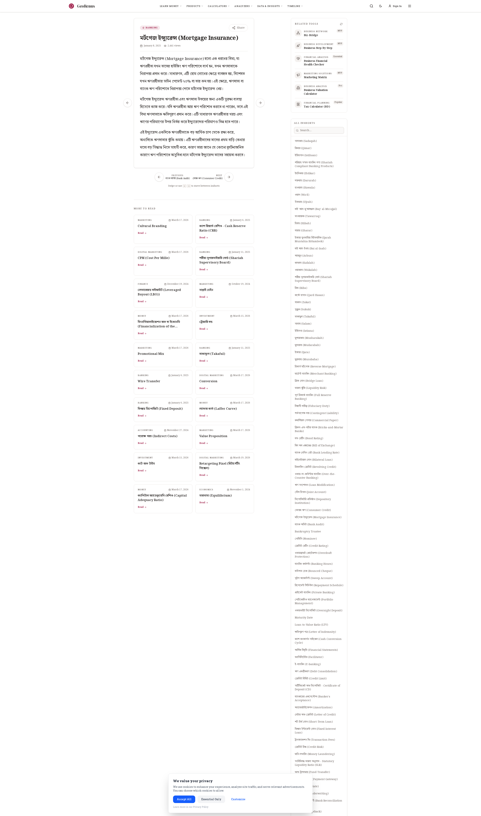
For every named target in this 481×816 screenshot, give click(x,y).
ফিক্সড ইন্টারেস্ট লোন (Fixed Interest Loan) (315, 731)
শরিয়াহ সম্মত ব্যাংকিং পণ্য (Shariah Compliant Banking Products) (314, 164)
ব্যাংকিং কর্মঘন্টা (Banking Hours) (314, 564)
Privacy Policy (200, 806)
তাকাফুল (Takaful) (305, 317)
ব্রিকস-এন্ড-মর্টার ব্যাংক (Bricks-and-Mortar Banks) (319, 429)
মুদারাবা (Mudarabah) (307, 345)
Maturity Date (304, 618)
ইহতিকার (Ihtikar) (305, 173)
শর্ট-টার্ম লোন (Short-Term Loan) (314, 722)
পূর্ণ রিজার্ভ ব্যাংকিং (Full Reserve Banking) (313, 397)
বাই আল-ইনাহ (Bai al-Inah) (310, 249)
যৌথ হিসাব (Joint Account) (310, 492)
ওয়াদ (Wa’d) (302, 195)
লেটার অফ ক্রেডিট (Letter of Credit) (315, 715)
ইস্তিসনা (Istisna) (304, 331)
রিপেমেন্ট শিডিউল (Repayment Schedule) (319, 585)
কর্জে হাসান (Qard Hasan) (309, 295)
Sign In (397, 6)
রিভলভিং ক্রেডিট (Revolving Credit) (315, 467)
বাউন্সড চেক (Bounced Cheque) (313, 571)
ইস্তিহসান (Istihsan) (306, 155)
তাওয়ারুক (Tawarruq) (307, 216)
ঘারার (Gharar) (303, 231)
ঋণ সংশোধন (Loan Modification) (315, 485)
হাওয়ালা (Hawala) (305, 188)
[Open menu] (409, 6)
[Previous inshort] (127, 102)
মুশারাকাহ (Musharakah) (309, 338)
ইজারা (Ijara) (302, 352)
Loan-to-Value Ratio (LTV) (311, 625)
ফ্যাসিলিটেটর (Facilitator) (309, 657)
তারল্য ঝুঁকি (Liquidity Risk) (310, 388)
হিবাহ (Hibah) (303, 223)
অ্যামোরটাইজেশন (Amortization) (313, 707)
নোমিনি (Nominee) (306, 539)
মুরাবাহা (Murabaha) (306, 359)
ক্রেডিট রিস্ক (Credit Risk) (309, 747)
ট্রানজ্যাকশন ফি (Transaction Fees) (315, 740)
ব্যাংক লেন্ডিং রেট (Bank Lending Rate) (317, 453)
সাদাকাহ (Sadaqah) (306, 141)
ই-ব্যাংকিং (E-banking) (308, 664)
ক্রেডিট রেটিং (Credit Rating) (311, 546)
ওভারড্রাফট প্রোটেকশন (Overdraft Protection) (313, 555)
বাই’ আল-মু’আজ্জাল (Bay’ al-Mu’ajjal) (316, 209)
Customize (238, 799)
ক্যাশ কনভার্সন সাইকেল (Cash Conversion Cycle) (318, 641)
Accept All (184, 799)
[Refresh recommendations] (341, 24)
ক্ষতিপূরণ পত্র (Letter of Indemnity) (315, 632)
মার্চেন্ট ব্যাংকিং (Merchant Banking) (316, 374)
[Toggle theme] (380, 6)
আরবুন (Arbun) (304, 256)
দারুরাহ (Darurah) (305, 181)
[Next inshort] (260, 102)
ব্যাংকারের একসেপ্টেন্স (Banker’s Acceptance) (312, 698)
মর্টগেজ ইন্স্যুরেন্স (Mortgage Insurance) (318, 517)
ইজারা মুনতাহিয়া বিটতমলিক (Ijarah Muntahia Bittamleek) (313, 240)
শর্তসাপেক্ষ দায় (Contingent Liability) (317, 413)
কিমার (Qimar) (303, 148)
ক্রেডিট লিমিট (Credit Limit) (311, 679)
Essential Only (211, 799)
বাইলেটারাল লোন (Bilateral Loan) (314, 460)
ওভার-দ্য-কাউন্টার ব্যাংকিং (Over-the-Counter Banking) (315, 476)
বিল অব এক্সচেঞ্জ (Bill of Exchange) (315, 446)
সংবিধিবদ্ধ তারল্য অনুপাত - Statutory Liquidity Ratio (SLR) (314, 763)
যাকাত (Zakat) (303, 302)
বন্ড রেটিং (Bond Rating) (309, 438)
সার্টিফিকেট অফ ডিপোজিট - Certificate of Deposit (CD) (317, 688)
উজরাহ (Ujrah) (303, 202)
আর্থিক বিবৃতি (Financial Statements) (316, 650)
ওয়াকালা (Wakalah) (306, 270)
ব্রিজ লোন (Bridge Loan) (309, 381)
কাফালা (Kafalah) (305, 263)
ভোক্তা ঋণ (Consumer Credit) (313, 510)
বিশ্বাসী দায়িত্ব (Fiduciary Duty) (312, 406)
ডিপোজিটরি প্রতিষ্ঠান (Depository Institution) (313, 501)
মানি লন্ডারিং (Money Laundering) (315, 754)
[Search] (371, 6)
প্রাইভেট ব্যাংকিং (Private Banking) (315, 592)
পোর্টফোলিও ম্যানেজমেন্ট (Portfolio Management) (314, 602)
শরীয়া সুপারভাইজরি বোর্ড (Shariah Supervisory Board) (313, 279)
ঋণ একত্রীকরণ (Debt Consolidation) (316, 671)
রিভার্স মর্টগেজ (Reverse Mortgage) (315, 367)
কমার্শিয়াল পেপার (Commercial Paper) (316, 420)
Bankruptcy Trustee (308, 532)
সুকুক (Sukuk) (303, 309)
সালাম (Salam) (303, 324)
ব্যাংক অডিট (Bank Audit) (309, 524)
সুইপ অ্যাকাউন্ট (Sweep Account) (314, 578)
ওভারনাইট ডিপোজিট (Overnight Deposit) (318, 611)
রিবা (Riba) (301, 288)
